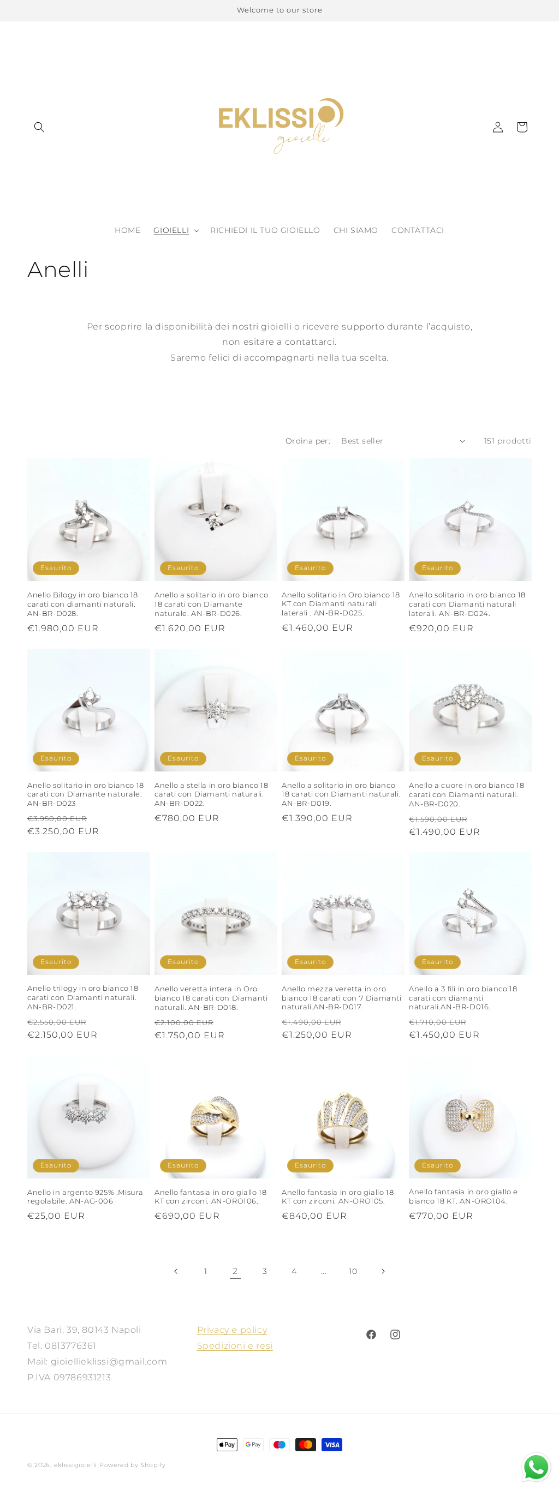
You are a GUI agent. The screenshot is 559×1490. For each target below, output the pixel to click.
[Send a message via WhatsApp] (536, 1467)
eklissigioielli (76, 1465)
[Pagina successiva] (383, 1271)
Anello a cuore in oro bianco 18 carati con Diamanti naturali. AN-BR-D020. (467, 794)
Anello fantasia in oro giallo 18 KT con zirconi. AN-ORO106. (210, 1197)
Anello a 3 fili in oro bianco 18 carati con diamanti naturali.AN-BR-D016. (463, 998)
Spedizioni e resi (235, 1346)
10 (353, 1271)
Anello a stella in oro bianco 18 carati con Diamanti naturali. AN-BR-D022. (211, 794)
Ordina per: (308, 441)
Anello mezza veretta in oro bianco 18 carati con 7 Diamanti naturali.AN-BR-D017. (342, 998)
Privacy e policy (232, 1330)
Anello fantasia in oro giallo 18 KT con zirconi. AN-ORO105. (338, 1197)
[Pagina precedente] (176, 1271)
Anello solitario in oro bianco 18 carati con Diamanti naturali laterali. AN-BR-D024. (467, 604)
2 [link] (235, 1271)
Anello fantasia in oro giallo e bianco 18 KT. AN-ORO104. (463, 1196)
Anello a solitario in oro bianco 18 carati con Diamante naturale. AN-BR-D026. (211, 604)
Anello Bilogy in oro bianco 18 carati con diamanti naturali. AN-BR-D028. (82, 604)
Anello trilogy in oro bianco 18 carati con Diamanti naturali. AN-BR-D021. (83, 997)
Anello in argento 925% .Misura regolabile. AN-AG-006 (85, 1197)
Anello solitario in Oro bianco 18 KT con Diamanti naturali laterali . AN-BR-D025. (341, 604)
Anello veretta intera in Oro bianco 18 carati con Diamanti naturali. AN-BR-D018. (210, 998)
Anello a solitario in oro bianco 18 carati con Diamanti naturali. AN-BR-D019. (341, 794)
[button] (39, 127)
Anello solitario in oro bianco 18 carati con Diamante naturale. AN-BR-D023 (85, 794)
